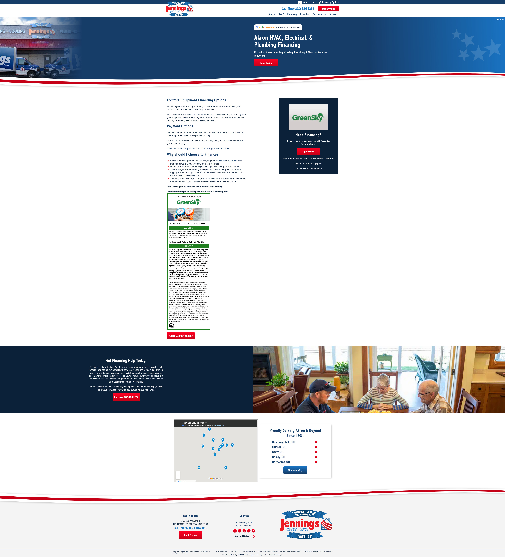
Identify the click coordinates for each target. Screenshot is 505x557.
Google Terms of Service (272, 555)
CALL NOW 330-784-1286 (190, 527)
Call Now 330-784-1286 (298, 8)
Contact (333, 14)
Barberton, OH (281, 461)
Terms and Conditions (222, 551)
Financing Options (330, 2)
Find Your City (295, 470)
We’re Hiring (308, 2)
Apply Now (308, 151)
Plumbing (292, 14)
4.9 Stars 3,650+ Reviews (288, 27)
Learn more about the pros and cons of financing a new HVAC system (198, 148)
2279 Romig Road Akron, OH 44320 (244, 524)
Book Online (328, 8)
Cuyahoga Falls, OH (283, 441)
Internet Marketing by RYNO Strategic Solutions (319, 551)
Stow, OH (278, 451)
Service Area (319, 14)
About (272, 14)
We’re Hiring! (243, 536)
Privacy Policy (233, 551)
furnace (221, 160)
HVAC (281, 14)
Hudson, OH (279, 446)
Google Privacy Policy (256, 555)
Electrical (305, 14)
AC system (232, 160)
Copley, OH (278, 456)
